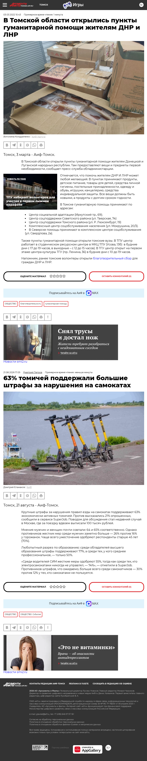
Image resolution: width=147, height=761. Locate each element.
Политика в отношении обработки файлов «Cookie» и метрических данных (65, 724)
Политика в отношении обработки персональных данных (56, 722)
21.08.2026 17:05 (11, 372)
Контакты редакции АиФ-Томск (47, 684)
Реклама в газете (79, 684)
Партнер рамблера (60, 747)
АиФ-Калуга (38, 136)
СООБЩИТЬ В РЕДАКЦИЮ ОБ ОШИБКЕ (112, 684)
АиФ (29, 487)
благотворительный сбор (112, 258)
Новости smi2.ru (15, 361)
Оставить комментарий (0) (116, 276)
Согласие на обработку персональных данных (51, 719)
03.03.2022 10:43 (12, 14)
